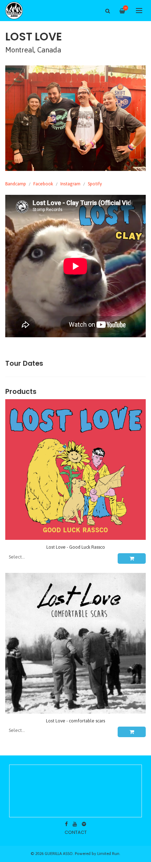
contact (76, 832)
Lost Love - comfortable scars (75, 720)
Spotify (95, 183)
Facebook (43, 183)
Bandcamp (15, 183)
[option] (75, 118)
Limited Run (108, 853)
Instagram (70, 183)
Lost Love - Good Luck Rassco (75, 547)
